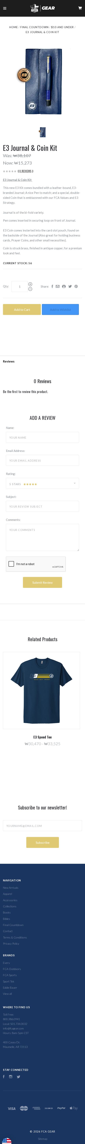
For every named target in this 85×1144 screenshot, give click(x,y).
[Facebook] (4, 1077)
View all (7, 993)
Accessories (10, 900)
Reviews (8, 361)
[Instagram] (10, 1077)
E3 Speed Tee (42, 737)
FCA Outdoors (12, 969)
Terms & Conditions (15, 937)
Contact (8, 931)
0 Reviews (25, 171)
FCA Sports (10, 975)
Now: (8, 162)
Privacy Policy (11, 943)
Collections (9, 906)
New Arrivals (10, 887)
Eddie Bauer (10, 987)
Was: (8, 155)
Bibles (6, 918)
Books (7, 912)
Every (6, 962)
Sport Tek (8, 981)
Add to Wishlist (60, 309)
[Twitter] (18, 1077)
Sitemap (42, 1138)
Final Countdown (13, 925)
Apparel (7, 893)
